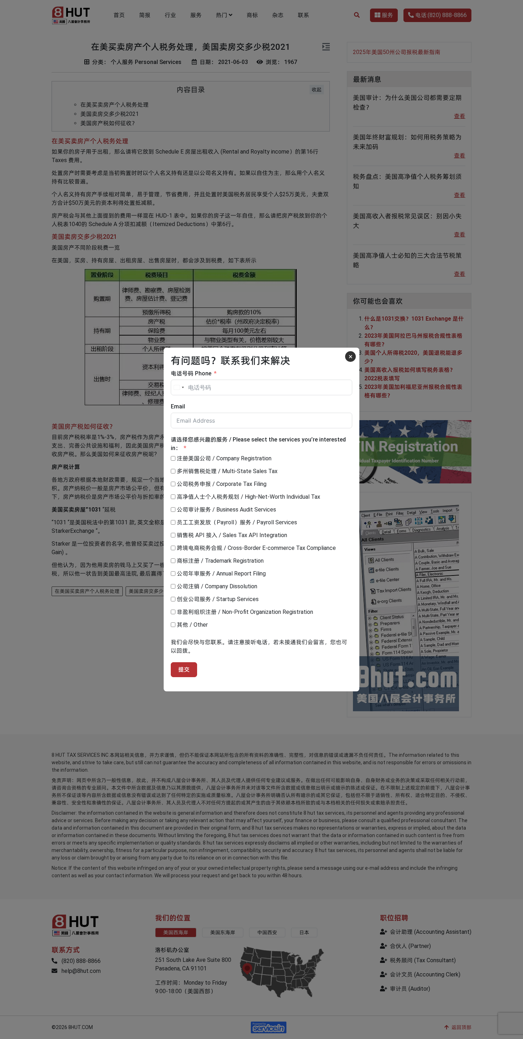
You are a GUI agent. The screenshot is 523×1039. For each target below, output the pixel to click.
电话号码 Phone (191, 373)
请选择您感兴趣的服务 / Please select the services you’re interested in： (258, 443)
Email (178, 406)
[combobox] (178, 387)
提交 (184, 669)
